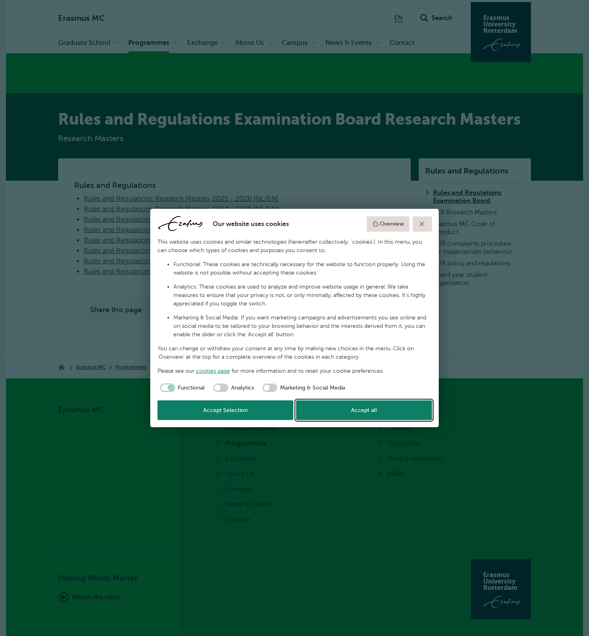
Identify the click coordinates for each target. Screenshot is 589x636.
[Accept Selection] (422, 224)
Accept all (364, 410)
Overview (392, 224)
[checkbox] (181, 388)
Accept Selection (225, 410)
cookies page (213, 371)
